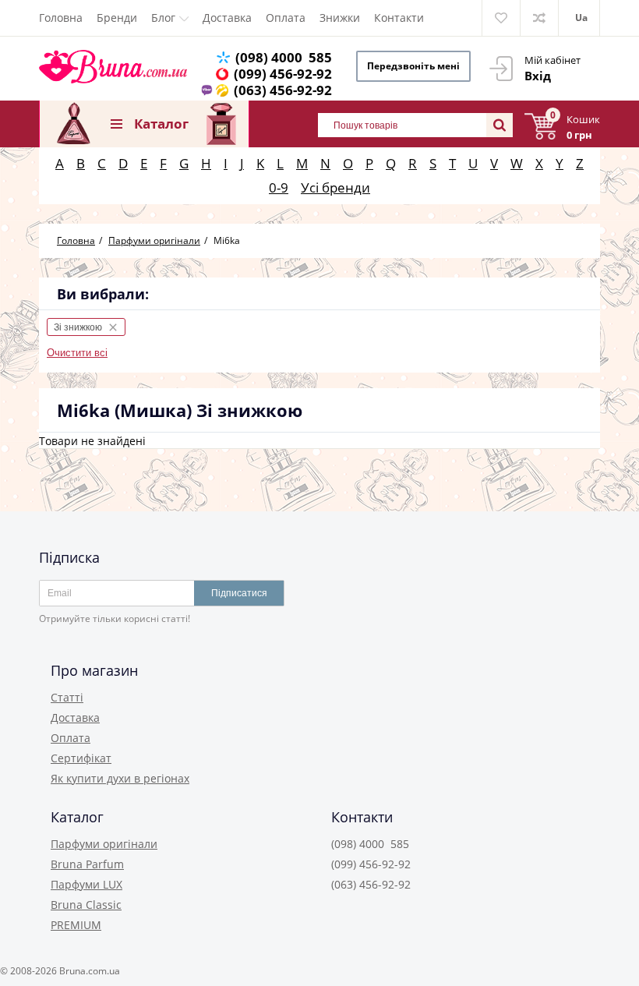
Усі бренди (335, 187)
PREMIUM (76, 924)
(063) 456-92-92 (283, 90)
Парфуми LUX (86, 884)
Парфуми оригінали (104, 843)
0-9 (278, 187)
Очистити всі (77, 353)
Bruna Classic (86, 904)
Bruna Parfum (87, 864)
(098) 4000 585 (283, 57)
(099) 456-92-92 (283, 73)
